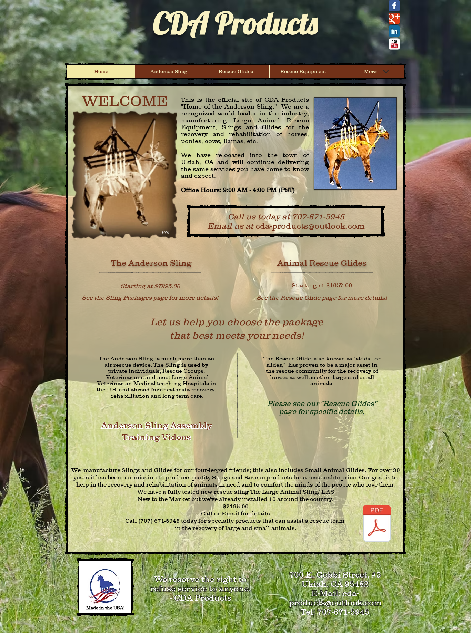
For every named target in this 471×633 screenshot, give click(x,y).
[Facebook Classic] (394, 5)
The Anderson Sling (151, 262)
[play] (385, 178)
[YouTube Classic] (394, 44)
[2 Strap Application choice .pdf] (376, 524)
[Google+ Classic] (394, 18)
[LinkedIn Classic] (394, 31)
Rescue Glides (348, 403)
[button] (355, 143)
